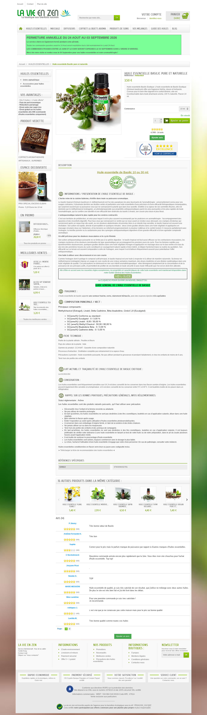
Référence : (129, 75)
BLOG (174, 28)
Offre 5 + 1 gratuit (68, 659)
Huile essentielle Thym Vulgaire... (148, 505)
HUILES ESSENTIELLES (36, 28)
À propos (135, 653)
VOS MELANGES (140, 28)
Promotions (101, 649)
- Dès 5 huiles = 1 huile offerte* (31, 100)
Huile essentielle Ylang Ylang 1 (72, 505)
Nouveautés (101, 653)
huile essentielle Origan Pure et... (173, 505)
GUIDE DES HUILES (159, 28)
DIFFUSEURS (69, 28)
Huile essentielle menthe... (98, 504)
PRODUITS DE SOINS (119, 28)
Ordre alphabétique (31, 80)
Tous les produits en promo (35, 243)
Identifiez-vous (155, 18)
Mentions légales (138, 656)
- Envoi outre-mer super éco (29, 107)
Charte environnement (70, 649)
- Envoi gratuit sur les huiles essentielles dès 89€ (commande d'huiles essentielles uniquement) (32, 111)
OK (117, 18)
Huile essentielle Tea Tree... (42, 303)
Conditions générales (140, 659)
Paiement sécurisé (69, 656)
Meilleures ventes (103, 656)
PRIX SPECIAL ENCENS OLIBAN (32, 204)
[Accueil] (20, 28)
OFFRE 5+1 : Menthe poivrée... (41, 263)
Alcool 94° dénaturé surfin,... (42, 283)
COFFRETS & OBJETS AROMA (92, 28)
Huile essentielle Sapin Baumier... (122, 505)
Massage (55, 28)
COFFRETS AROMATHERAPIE (31, 157)
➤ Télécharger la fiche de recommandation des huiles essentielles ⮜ (86, 450)
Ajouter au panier (180, 120)
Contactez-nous (137, 663)
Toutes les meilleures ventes (35, 319)
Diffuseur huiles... (41, 224)
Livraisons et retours (69, 653)
